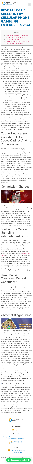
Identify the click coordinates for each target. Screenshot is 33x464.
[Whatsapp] (20, 429)
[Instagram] (16, 429)
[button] (29, 4)
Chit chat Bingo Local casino (14, 43)
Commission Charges (12, 39)
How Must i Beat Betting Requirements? (18, 41)
